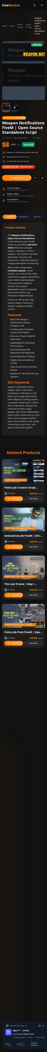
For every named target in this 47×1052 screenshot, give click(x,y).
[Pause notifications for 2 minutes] (39, 1025)
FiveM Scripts (20, 25)
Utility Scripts (29, 25)
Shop (12, 26)
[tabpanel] (23, 329)
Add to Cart (18, 178)
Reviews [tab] (37, 216)
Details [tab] (10, 216)
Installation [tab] (23, 216)
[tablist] (23, 216)
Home (4, 26)
